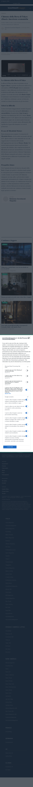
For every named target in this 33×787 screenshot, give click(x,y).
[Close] (29, 338)
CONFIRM (10, 447)
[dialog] (16, 393)
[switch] (27, 370)
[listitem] (16, 367)
